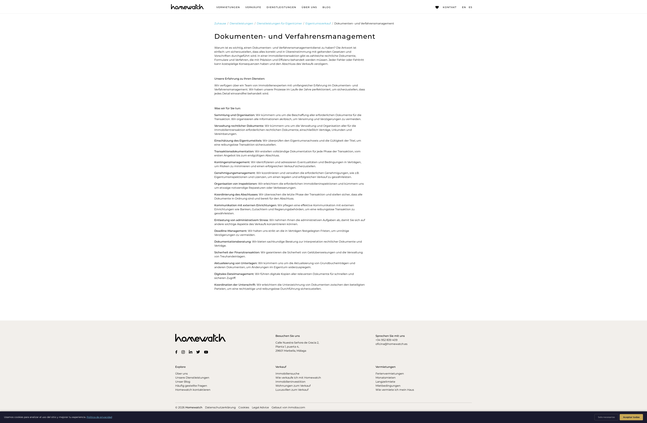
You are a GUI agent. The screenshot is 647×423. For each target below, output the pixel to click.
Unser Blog (182, 381)
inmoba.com (296, 407)
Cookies (243, 407)
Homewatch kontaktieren (192, 389)
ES (470, 7)
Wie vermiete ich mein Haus (395, 389)
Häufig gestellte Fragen (191, 385)
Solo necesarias (606, 417)
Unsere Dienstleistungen (192, 377)
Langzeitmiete (385, 381)
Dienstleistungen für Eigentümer (279, 23)
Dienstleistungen (281, 7)
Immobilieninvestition (290, 381)
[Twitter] (198, 352)
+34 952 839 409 (386, 340)
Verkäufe (253, 7)
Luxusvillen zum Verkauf (291, 389)
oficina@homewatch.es (391, 344)
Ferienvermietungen (390, 373)
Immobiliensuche (287, 373)
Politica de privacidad (99, 417)
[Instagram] (183, 352)
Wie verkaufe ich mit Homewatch (298, 377)
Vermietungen (228, 7)
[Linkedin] (191, 352)
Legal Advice (260, 407)
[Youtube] (206, 352)
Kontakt (450, 7)
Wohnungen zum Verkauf (293, 385)
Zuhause (220, 23)
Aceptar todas (631, 417)
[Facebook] (177, 352)
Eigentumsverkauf (318, 23)
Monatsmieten (386, 377)
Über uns (309, 7)
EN (464, 7)
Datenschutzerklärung (220, 407)
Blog (326, 7)
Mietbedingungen (388, 385)
